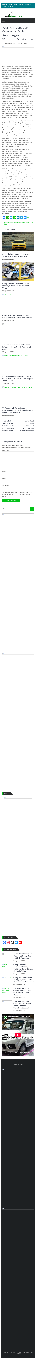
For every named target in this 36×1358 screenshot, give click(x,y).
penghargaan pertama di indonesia (16, 222)
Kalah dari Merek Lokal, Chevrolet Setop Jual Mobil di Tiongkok (16, 255)
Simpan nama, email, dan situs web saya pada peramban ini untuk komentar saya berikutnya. (17, 494)
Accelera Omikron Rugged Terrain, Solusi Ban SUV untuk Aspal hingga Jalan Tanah (17, 379)
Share (29, 218)
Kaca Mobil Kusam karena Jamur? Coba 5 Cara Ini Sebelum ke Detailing (22, 992)
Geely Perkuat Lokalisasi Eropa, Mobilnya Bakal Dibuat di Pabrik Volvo (15, 286)
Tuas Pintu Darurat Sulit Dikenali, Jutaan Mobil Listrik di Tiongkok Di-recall (17, 347)
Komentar (6, 450)
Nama (4, 471)
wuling (4, 224)
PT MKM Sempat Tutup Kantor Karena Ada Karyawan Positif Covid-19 (8, 426)
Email (4, 478)
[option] (24, 5)
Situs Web (5, 485)
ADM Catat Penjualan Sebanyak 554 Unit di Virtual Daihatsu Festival (26, 426)
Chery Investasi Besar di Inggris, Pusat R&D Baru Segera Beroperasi (17, 316)
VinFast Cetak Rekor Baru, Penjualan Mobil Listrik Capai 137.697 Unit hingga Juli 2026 (18, 410)
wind (31, 222)
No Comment (22, 43)
